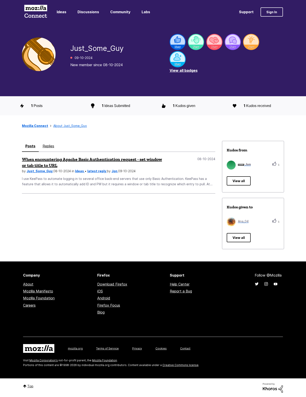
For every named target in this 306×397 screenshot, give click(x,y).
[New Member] (178, 59)
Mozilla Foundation (39, 298)
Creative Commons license (180, 365)
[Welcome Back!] (196, 42)
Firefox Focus (108, 305)
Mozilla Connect (35, 12)
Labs (146, 12)
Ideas (61, 12)
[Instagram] (266, 284)
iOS (100, 291)
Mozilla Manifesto (38, 291)
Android (103, 298)
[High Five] (214, 42)
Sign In (271, 12)
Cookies (161, 348)
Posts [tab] (30, 146)
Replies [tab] (48, 146)
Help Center (180, 284)
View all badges (184, 70)
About (28, 284)
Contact (185, 348)
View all (239, 181)
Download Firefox (112, 284)
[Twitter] (257, 284)
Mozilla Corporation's (43, 360)
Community (120, 12)
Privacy (137, 348)
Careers (29, 305)
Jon (115, 171)
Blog (101, 312)
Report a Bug (181, 291)
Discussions (88, 12)
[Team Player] (178, 42)
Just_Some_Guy (40, 171)
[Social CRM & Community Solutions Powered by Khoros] (273, 387)
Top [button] (30, 386)
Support (246, 12)
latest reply (97, 171)
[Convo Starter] (233, 42)
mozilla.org (75, 348)
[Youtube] (276, 284)
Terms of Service (107, 348)
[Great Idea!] (251, 42)
